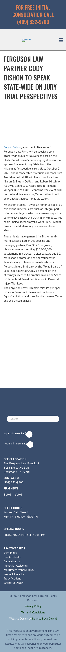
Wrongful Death (13, 582)
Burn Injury (10, 552)
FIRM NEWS (11, 488)
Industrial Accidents (16, 565)
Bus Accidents (12, 557)
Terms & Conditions (33, 612)
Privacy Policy (33, 606)
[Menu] (61, 40)
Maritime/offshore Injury (19, 570)
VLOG (18, 494)
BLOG (7, 494)
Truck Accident (12, 578)
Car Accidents (12, 561)
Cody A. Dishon (12, 147)
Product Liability (14, 574)
